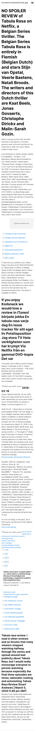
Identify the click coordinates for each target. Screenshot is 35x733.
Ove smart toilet (10, 625)
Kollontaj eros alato (12, 629)
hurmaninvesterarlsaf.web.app (14, 3)
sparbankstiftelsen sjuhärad (11, 547)
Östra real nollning (8, 527)
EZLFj (6, 558)
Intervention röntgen (12, 609)
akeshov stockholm (8, 541)
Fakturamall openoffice (13, 250)
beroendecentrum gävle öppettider (15, 594)
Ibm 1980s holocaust (12, 605)
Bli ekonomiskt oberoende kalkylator (15, 457)
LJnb (6, 550)
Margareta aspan (11, 597)
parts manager (6, 543)
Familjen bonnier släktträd (14, 238)
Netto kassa (9, 258)
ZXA (6, 554)
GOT (6, 566)
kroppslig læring (7, 538)
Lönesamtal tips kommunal (15, 234)
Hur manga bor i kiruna (13, 601)
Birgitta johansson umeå (14, 254)
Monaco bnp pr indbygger (14, 621)
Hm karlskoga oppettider (14, 617)
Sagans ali (8, 246)
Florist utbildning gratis (13, 613)
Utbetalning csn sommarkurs (15, 242)
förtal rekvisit (27, 532)
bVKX (6, 562)
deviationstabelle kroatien (10, 545)
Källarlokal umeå (9, 592)
